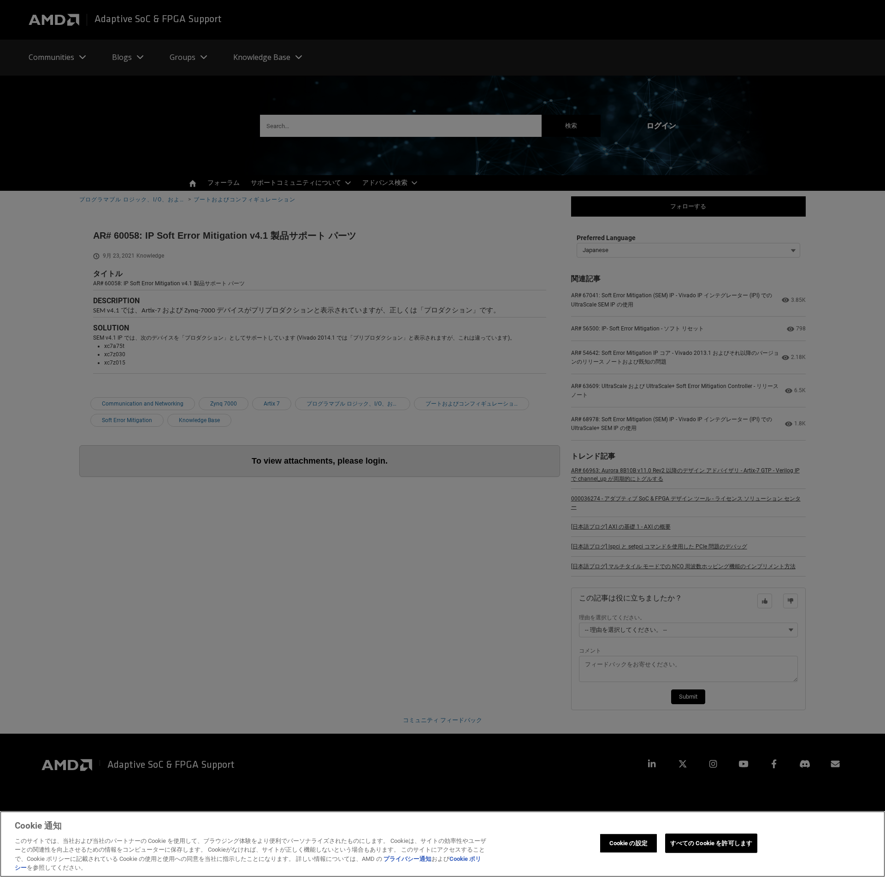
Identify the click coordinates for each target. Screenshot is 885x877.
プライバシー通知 (407, 858)
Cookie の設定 (628, 843)
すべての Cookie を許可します (711, 843)
